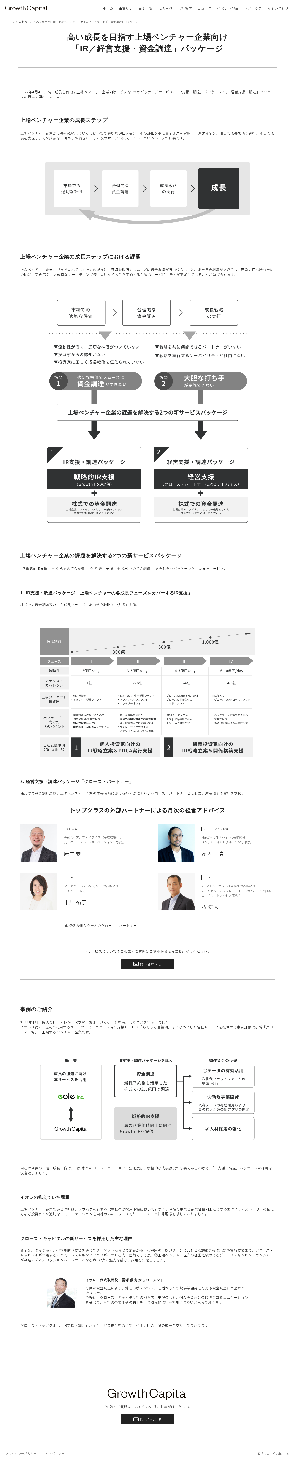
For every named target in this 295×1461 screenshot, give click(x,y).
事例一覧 (145, 8)
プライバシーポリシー (21, 1453)
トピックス (253, 8)
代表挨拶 (165, 8)
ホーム (108, 8)
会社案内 (185, 8)
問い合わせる (151, 964)
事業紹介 (126, 8)
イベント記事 (228, 8)
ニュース (204, 8)
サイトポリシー (53, 1453)
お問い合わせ (278, 8)
